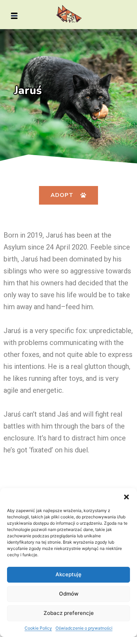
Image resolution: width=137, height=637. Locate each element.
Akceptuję (68, 574)
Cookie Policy (38, 628)
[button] (126, 496)
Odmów (68, 593)
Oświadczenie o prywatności (84, 628)
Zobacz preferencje (69, 613)
